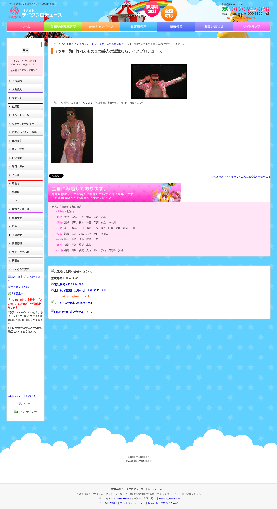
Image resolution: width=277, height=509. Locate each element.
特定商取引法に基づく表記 (163, 503)
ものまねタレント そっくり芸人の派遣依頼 (97, 44)
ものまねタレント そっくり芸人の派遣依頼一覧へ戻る (240, 176)
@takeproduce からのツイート (24, 396)
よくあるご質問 (20, 269)
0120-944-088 (121, 498)
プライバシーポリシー (132, 503)
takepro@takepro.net (241, 17)
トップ (54, 44)
